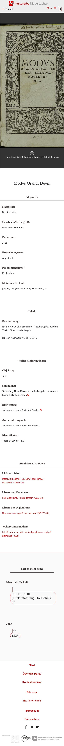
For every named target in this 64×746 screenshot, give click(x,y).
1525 (15, 636)
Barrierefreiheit (32, 700)
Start (32, 665)
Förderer (32, 692)
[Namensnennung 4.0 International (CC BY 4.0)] (32, 153)
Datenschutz (32, 719)
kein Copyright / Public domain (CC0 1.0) (22, 498)
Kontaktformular (32, 682)
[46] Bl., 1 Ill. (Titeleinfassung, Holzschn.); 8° (32, 598)
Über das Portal (32, 673)
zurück (9, 9)
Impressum (32, 710)
